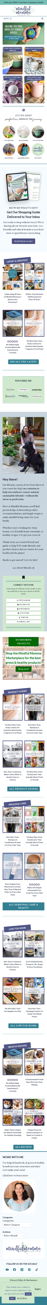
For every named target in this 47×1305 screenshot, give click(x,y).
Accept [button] (28, 1294)
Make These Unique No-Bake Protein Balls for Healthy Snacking (13, 1132)
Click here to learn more (15, 1175)
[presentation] (13, 276)
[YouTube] (7, 1270)
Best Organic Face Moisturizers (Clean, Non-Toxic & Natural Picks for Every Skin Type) (12, 889)
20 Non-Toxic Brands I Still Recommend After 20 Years (34, 296)
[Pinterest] (29, 1270)
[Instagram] (22, 1270)
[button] (8, 341)
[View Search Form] (42, 19)
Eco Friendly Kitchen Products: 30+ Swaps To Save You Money (34, 964)
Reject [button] (12, 1298)
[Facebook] (14, 1270)
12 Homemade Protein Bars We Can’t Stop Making (34, 1082)
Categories (8, 1221)
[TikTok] (37, 1270)
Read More (22, 1298)
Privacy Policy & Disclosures (23, 1280)
